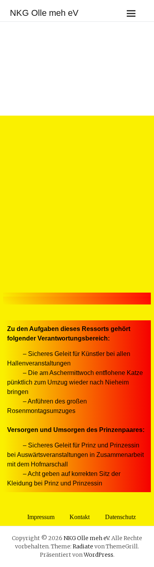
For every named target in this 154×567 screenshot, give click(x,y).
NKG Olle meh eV (44, 13)
